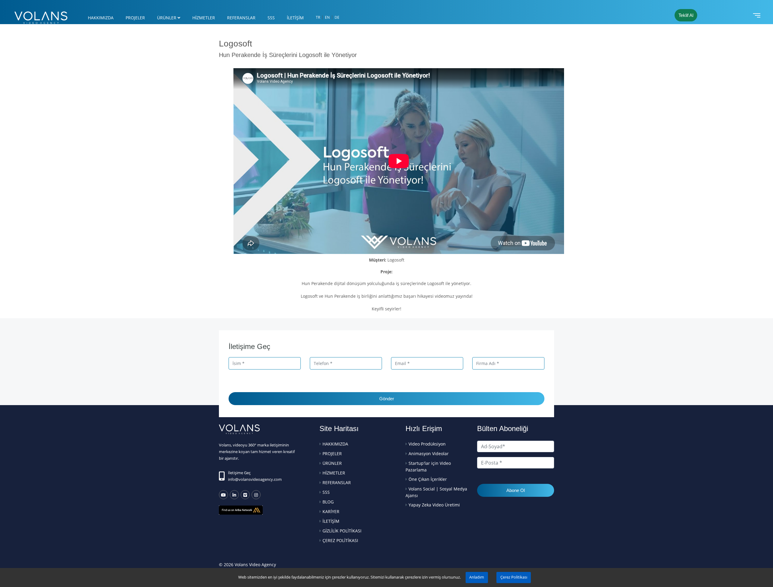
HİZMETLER (203, 18)
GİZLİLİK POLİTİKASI (341, 531)
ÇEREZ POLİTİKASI (340, 540)
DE (337, 17)
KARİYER (330, 511)
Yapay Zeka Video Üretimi (434, 505)
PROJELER (135, 18)
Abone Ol (515, 490)
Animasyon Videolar (429, 453)
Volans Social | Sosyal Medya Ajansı (436, 492)
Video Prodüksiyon (427, 444)
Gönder (386, 398)
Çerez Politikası (513, 577)
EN (327, 17)
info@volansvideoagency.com (255, 479)
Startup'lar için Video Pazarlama (428, 466)
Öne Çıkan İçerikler (428, 479)
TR (318, 17)
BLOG (328, 502)
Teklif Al (685, 15)
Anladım (476, 577)
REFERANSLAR (241, 18)
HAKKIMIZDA (101, 18)
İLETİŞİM (295, 18)
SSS (271, 18)
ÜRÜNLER (166, 18)
